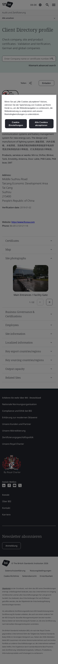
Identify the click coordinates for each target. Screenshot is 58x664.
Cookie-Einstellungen (16, 123)
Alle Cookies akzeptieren (41, 123)
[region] (29, 114)
